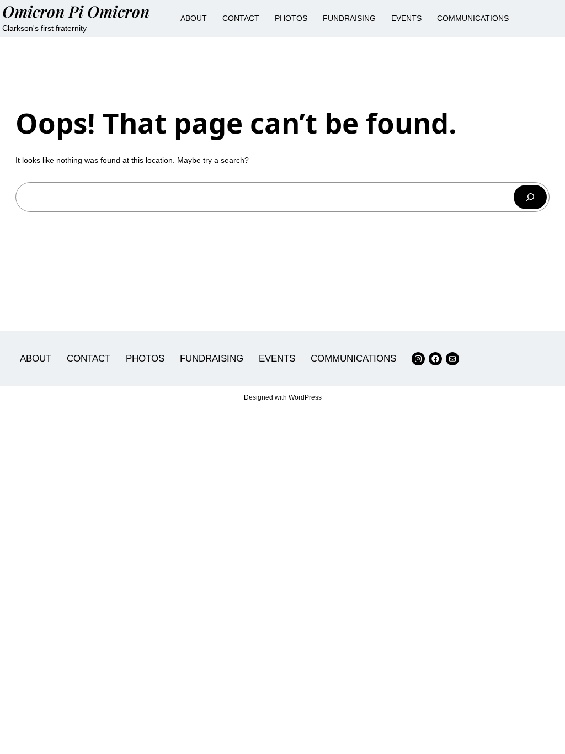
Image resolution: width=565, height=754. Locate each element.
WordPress (305, 397)
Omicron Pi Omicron (76, 11)
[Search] (530, 197)
